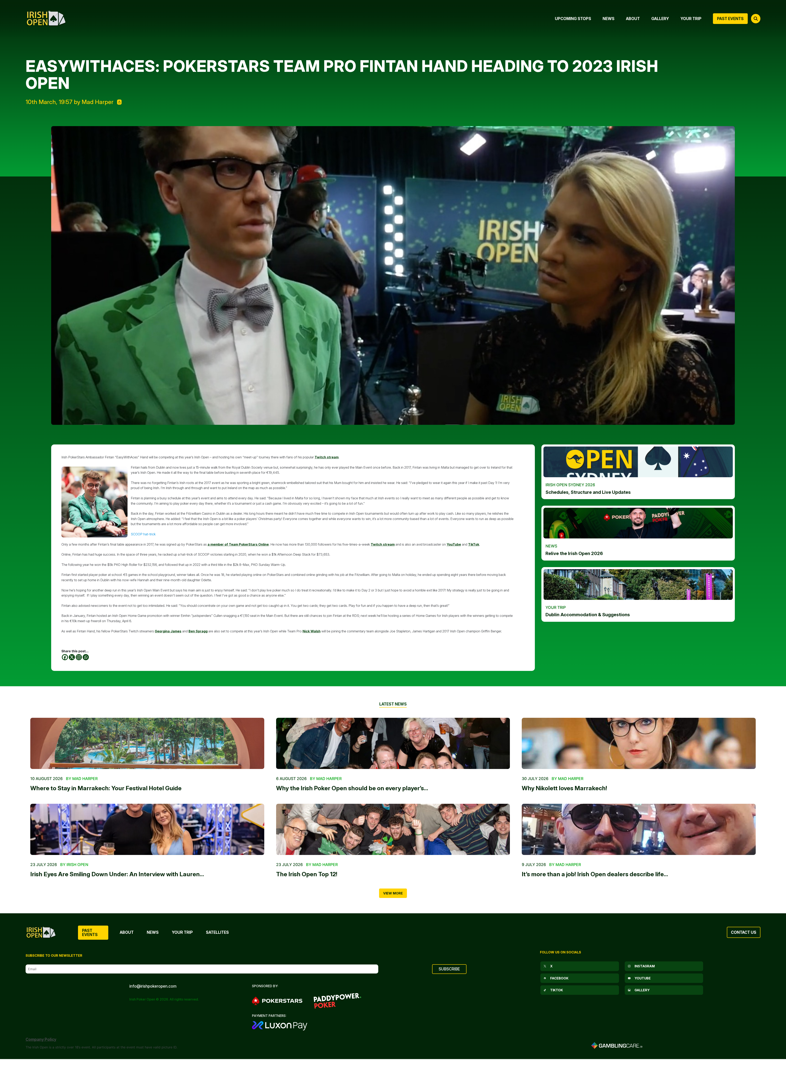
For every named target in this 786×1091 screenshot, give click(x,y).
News (153, 932)
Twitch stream (327, 457)
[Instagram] (79, 657)
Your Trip (182, 932)
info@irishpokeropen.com (152, 986)
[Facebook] (65, 657)
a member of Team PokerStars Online (238, 544)
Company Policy (41, 1039)
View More (393, 893)
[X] (72, 657)
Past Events (90, 932)
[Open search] (755, 18)
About (127, 932)
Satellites (217, 932)
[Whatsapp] (86, 657)
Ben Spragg (198, 631)
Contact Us (743, 932)
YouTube (454, 544)
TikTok (473, 544)
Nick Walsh (312, 631)
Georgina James (168, 631)
